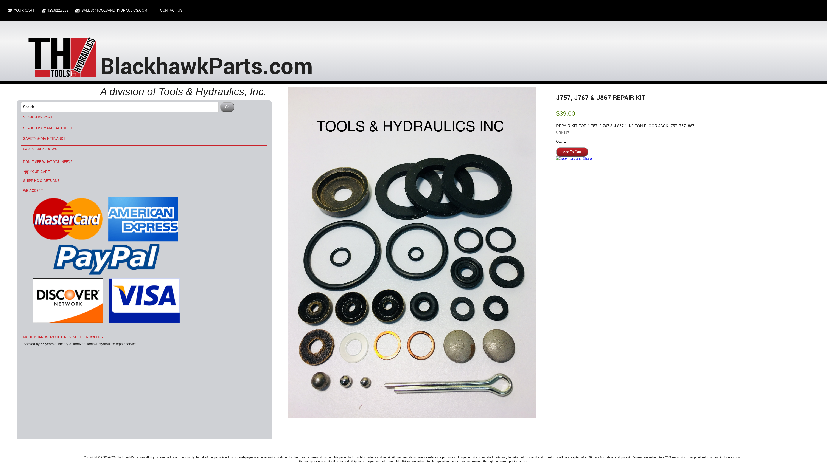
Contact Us (171, 10)
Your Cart (24, 10)
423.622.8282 (57, 10)
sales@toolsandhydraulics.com (114, 10)
